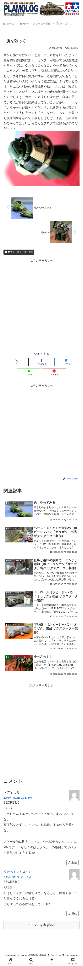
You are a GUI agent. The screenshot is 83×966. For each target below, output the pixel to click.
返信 (74, 862)
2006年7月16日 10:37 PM (17, 797)
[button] (75, 654)
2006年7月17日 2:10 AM (17, 877)
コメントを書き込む (41, 925)
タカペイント (12, 871)
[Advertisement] (41, 305)
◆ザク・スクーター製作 (20, 252)
